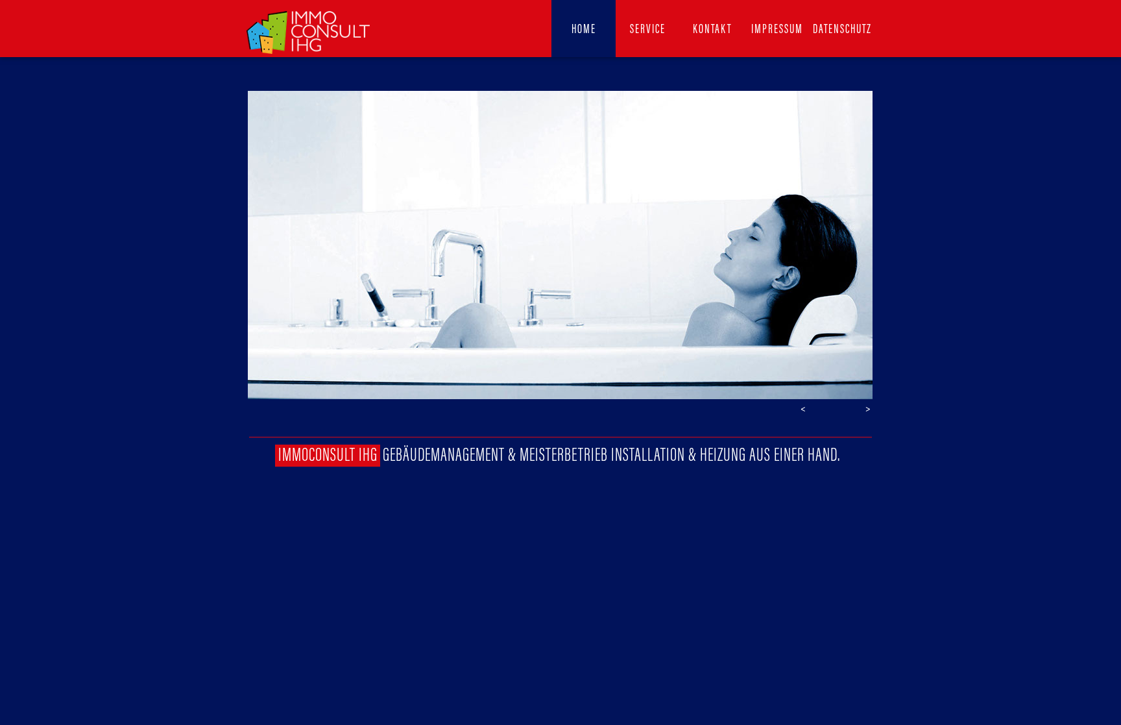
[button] (803, 408)
